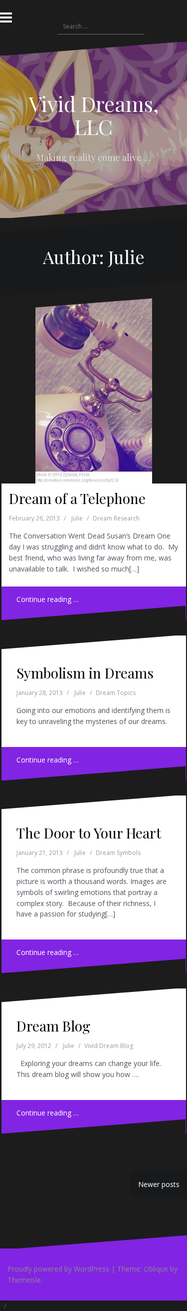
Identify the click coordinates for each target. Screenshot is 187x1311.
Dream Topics (116, 692)
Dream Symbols (118, 852)
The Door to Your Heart (88, 833)
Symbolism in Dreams (85, 673)
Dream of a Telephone (77, 498)
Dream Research (116, 518)
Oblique (156, 1269)
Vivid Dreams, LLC (94, 115)
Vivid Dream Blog (108, 1046)
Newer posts (159, 1184)
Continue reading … (47, 599)
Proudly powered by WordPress (58, 1269)
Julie (77, 518)
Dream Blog (53, 1025)
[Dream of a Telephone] (93, 386)
